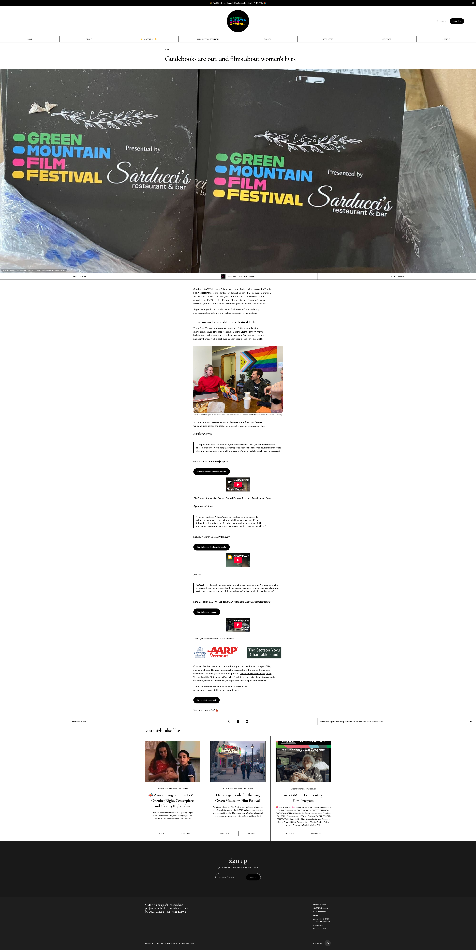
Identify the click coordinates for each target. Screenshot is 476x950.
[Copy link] (471, 721)
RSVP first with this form (218, 300)
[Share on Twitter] (229, 721)
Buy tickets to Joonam (206, 612)
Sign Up (253, 877)
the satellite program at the (235, 331)
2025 (160, 788)
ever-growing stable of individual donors (219, 690)
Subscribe (457, 21)
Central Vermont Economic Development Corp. (248, 498)
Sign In (443, 21)
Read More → (187, 833)
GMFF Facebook (319, 912)
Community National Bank (252, 673)
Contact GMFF (319, 925)
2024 (167, 49)
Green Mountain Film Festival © (158, 943)
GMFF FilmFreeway (320, 908)
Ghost (192, 943)
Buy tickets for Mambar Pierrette (211, 471)
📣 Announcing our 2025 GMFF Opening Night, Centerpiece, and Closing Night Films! (172, 801)
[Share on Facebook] (238, 721)
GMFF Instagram (319, 904)
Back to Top (317, 943)
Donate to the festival (206, 700)
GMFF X (316, 915)
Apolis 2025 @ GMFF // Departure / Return (321, 920)
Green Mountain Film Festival (241, 276)
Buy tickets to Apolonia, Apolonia (211, 547)
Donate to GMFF (319, 929)
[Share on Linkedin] (247, 721)
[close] (473, 3)
